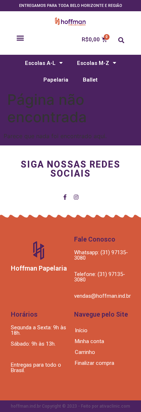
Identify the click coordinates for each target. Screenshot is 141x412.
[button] (20, 38)
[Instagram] (76, 197)
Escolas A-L (40, 63)
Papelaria (55, 80)
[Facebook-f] (65, 197)
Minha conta (89, 341)
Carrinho (85, 352)
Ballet (90, 80)
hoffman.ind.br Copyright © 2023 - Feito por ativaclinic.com (70, 406)
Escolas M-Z (93, 63)
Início (81, 330)
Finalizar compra (94, 363)
